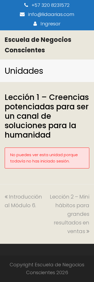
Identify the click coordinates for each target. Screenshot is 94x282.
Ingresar (50, 23)
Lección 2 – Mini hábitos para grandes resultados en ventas (69, 214)
